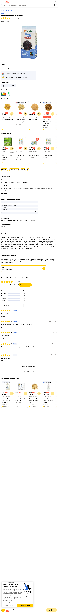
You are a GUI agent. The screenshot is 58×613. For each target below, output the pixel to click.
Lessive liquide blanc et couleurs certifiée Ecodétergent (7, 400)
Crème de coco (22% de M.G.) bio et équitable (48, 154)
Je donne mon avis (25, 284)
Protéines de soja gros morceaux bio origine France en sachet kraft (20, 121)
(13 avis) (16, 18)
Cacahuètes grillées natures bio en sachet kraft (34, 400)
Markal (3, 13)
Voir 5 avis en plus (29, 371)
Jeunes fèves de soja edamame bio (7, 156)
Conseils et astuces (14, 169)
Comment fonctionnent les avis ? (11, 284)
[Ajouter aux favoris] (13, 103)
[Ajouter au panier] (11, 114)
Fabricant (23, 169)
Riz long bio (9, 10)
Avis (28, 169)
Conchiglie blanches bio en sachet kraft (7, 120)
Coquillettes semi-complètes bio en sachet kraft (47, 123)
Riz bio (2, 10)
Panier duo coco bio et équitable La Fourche (34, 154)
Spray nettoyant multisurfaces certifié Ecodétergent (48, 400)
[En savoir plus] (6, 90)
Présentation (4, 169)
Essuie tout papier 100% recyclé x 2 (21, 399)
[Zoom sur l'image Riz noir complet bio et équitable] (29, 42)
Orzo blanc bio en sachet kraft (33, 120)
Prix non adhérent (8, 609)
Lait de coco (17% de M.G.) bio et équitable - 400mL (20, 155)
